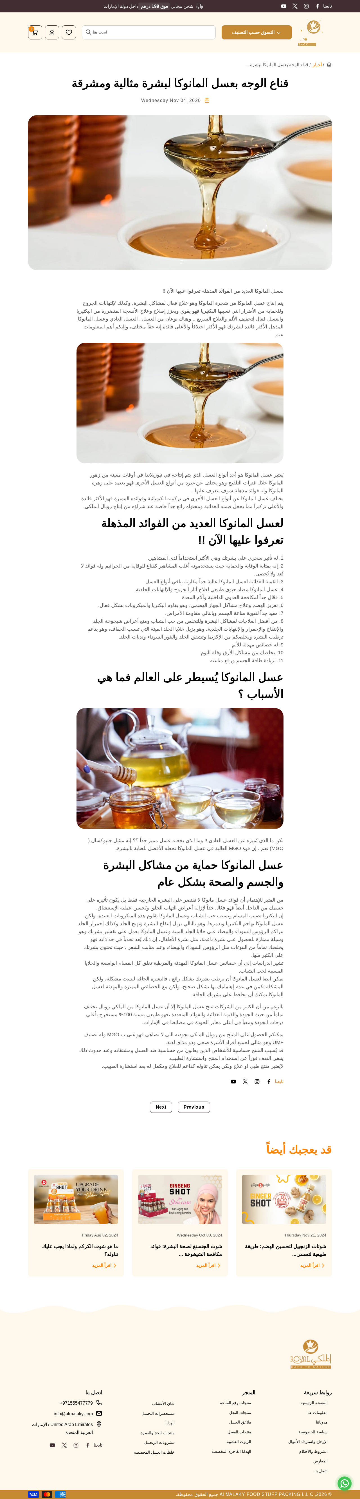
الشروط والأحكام (313, 1451)
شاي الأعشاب (163, 1403)
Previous (194, 1107)
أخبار (317, 64)
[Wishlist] (69, 32)
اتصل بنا (321, 1471)
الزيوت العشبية (239, 1441)
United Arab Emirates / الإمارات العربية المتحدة (62, 1428)
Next (161, 1107)
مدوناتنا (322, 1422)
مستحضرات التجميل (158, 1413)
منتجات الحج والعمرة (158, 1433)
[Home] (329, 64)
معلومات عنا (317, 1412)
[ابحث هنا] (89, 32)
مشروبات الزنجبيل (159, 1442)
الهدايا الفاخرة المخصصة (231, 1451)
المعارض (320, 1461)
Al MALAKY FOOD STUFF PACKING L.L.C (267, 1494)
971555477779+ (76, 1403)
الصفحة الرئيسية (314, 1402)
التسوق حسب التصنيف (253, 32)
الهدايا (170, 1423)
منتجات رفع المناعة (235, 1402)
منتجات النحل (240, 1412)
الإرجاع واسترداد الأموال (308, 1441)
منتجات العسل (239, 1432)
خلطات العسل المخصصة (154, 1452)
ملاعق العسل (240, 1422)
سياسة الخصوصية (313, 1432)
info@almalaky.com (73, 1413)
